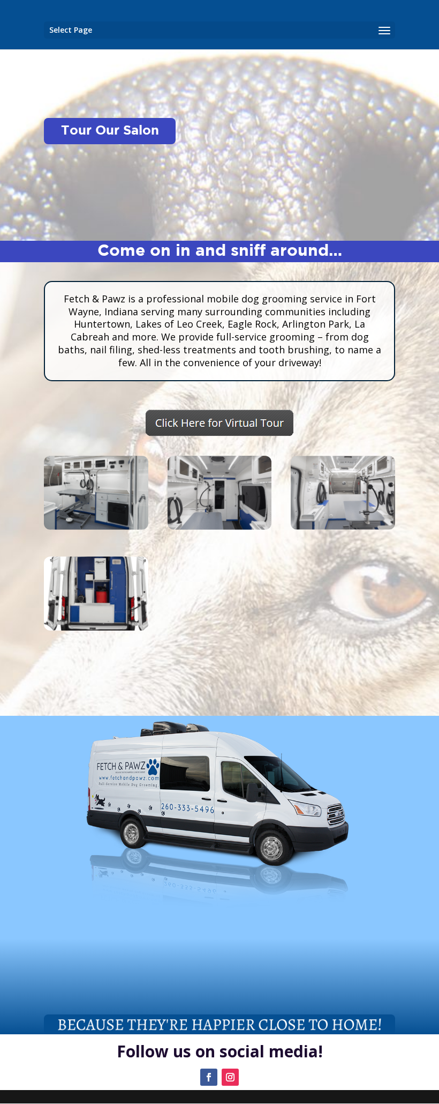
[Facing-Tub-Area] (343, 527)
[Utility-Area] (96, 628)
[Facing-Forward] (220, 527)
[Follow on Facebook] (208, 1077)
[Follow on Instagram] (230, 1077)
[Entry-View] (96, 527)
